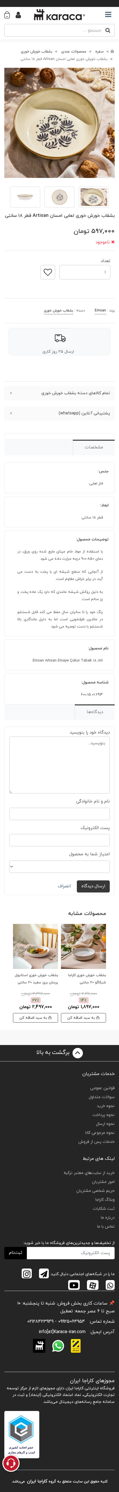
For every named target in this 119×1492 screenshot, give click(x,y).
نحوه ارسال (105, 1124)
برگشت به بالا (53, 1053)
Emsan (100, 310)
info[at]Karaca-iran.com (62, 1332)
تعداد (105, 259)
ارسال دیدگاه (93, 886)
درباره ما (108, 1217)
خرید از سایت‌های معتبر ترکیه (89, 1173)
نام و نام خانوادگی (93, 801)
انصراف (64, 886)
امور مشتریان (103, 1182)
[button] (10, 14)
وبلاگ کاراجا (105, 1199)
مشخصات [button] (94, 447)
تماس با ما (106, 1226)
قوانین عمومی (102, 1088)
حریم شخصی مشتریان (95, 1191)
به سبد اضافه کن (81, 1018)
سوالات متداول (102, 1097)
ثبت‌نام (15, 1253)
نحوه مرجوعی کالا (100, 1133)
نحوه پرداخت (103, 1115)
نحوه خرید (106, 1106)
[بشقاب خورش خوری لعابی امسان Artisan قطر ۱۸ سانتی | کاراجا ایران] (59, 123)
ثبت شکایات (104, 1208)
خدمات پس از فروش (96, 1142)
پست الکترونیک (95, 828)
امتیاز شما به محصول (89, 854)
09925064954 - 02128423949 (56, 1321)
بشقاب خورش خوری (58, 310)
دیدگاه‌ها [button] (95, 712)
